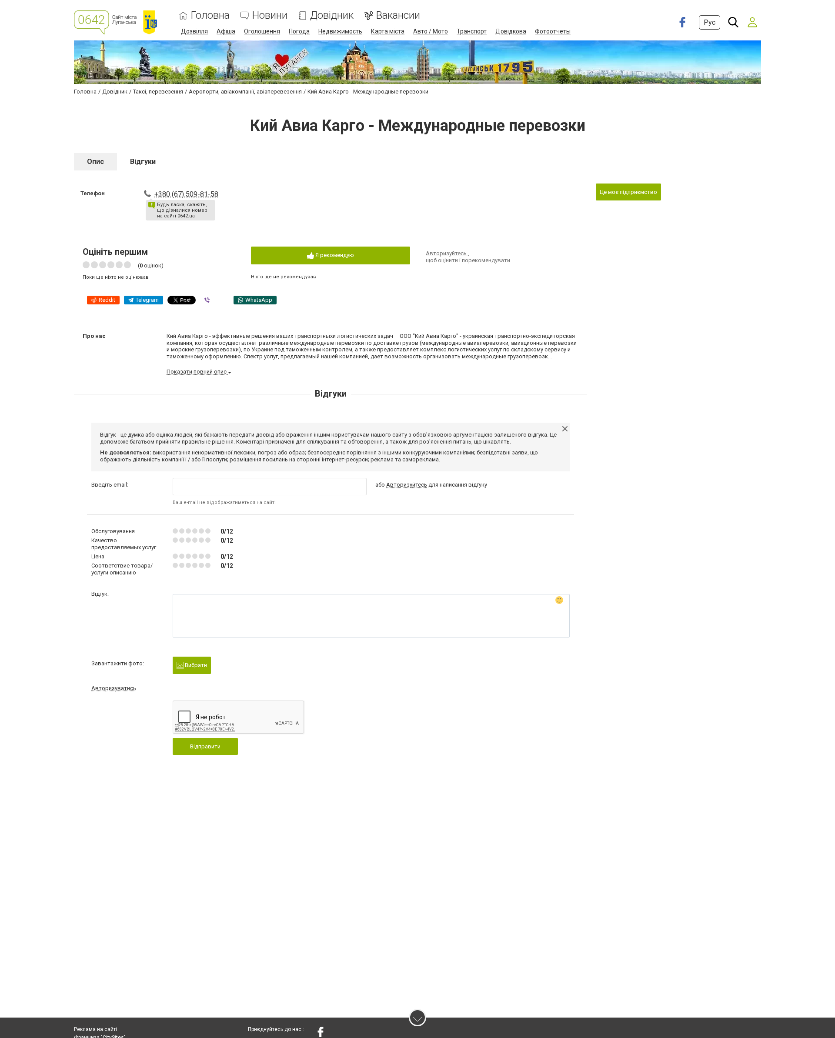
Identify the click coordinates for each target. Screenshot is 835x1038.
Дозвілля (194, 31)
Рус (709, 22)
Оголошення (262, 31)
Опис (95, 161)
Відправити (205, 746)
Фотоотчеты (553, 31)
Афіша (226, 31)
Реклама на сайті (95, 1029)
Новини (269, 15)
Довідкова (510, 31)
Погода (299, 31)
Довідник (332, 15)
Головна (210, 15)
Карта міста (387, 31)
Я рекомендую (334, 255)
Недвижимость (340, 31)
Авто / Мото (430, 31)
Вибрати (195, 665)
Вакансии (398, 15)
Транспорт (472, 31)
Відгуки (143, 161)
